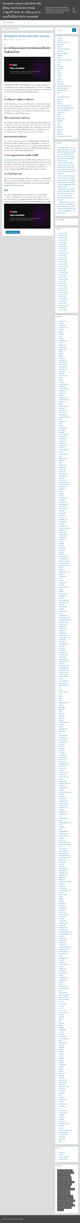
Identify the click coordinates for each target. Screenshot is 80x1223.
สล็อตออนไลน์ (63, 1080)
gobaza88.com (63, 506)
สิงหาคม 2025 (63, 259)
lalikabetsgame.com (64, 572)
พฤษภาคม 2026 (63, 240)
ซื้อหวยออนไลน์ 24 (64, 988)
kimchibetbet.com (64, 559)
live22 (59, 123)
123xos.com (62, 321)
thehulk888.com (63, 870)
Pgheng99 (62, 707)
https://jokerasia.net (62, 88)
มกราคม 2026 (63, 248)
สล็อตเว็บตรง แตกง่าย (63, 42)
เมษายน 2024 (62, 294)
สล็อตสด (61, 1078)
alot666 (61, 380)
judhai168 (61, 554)
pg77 (60, 694)
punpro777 (62, 746)
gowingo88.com (63, 508)
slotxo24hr (62, 827)
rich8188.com (62, 766)
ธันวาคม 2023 (63, 303)
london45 (61, 585)
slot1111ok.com (63, 818)
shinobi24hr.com (63, 805)
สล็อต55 (61, 1051)
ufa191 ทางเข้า (63, 894)
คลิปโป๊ (61, 982)
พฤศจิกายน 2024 (63, 279)
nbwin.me (61, 663)
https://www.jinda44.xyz (63, 49)
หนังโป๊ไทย (60, 68)
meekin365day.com (64, 617)
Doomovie (62, 460)
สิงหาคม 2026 (63, 233)
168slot (61, 330)
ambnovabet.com (63, 384)
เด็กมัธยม (61, 1119)
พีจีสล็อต (61, 1025)
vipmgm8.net (62, 940)
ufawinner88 (62, 921)
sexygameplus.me (64, 803)
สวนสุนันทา (62, 1091)
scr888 (61, 790)
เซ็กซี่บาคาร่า (62, 1117)
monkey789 (62, 639)
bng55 (60, 425)
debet (60, 456)
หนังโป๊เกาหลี (62, 1104)
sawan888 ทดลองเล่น (65, 783)
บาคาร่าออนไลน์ (63, 1012)
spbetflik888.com (63, 831)
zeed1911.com (63, 971)
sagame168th (62, 781)
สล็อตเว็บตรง (60, 44)
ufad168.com (62, 903)
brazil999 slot (62, 436)
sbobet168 (62, 785)
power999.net (62, 737)
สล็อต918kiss (62, 1065)
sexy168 (61, 794)
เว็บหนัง (61, 1128)
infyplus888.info (63, 537)
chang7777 (62, 447)
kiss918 (59, 75)
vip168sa (61, 936)
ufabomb (61, 901)
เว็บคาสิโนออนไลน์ (64, 1123)
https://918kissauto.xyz (63, 97)
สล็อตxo (61, 1071)
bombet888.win (63, 428)
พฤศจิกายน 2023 (63, 305)
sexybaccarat (61, 112)
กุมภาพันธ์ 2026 (63, 246)
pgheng (61, 705)
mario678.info (62, 611)
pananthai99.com (64, 681)
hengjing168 (62, 513)
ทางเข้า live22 (63, 1003)
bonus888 (61, 432)
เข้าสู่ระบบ (62, 1152)
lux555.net (62, 598)
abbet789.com (63, 360)
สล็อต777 (59, 81)
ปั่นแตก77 (61, 1019)
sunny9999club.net (64, 855)
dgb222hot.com (63, 458)
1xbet (58, 70)
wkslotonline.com (64, 949)
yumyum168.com (63, 964)
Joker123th (62, 550)
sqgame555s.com (64, 835)
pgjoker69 (61, 709)
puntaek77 (62, 750)
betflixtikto (61, 408)
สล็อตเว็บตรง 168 (63, 1086)
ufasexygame (62, 916)
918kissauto (62, 358)
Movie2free (62, 648)
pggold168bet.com (64, 702)
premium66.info (63, 740)
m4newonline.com (64, 600)
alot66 (60, 377)
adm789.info (62, 371)
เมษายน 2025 (62, 268)
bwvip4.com (62, 441)
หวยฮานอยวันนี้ (63, 1112)
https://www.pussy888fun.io (64, 60)
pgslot (59, 92)
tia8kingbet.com (63, 873)
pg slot (59, 77)
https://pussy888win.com (64, 110)
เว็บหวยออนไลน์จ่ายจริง (65, 1130)
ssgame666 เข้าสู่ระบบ (65, 844)
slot (60, 816)
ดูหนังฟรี (59, 127)
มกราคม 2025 (63, 275)
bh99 (60, 419)
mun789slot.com (63, 654)
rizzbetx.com (62, 768)
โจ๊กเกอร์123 (62, 1139)
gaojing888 (62, 500)
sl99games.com (63, 814)
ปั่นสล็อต (61, 1014)
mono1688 (62, 641)
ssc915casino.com (64, 842)
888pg (60, 351)
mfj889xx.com (63, 626)
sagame (59, 101)
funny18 (59, 73)
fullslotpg (59, 121)
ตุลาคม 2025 (62, 255)
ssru (60, 846)
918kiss (61, 356)
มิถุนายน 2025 (63, 264)
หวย (60, 1108)
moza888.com (63, 652)
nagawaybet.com (63, 659)
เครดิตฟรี (61, 1115)
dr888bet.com (62, 465)
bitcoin (61, 423)
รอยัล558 (61, 1034)
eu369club (62, 478)
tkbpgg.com (62, 877)
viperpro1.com (63, 938)
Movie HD (61, 646)
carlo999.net (62, 443)
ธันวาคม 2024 (63, 277)
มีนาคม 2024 (62, 296)
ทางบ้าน (61, 1001)
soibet (60, 829)
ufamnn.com (62, 912)
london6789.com (63, 587)
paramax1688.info (64, 685)
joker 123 (59, 103)
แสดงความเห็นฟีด (64, 1157)
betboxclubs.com (63, 406)
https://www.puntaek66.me (64, 136)
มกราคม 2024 (63, 301)
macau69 (61, 604)
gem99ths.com (63, 502)
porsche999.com (63, 735)
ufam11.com (62, 910)
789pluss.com (63, 349)
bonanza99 (62, 430)
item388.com (62, 539)
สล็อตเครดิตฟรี (63, 1082)
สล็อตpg (61, 1069)
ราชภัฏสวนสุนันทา (64, 1038)
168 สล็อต (61, 323)
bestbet (61, 404)
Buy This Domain (75, 10)
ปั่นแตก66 (61, 1017)
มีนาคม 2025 (62, 270)
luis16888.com (63, 596)
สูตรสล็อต (61, 1093)
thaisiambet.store (63, 868)
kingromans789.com (64, 561)
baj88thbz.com (63, 397)
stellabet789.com (63, 851)
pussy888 (60, 1186)
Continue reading (12, 232)
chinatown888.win (64, 449)
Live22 (61, 578)
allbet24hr (61, 373)
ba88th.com (62, 393)
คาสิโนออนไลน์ (63, 986)
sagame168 (67, 1186)
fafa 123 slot (62, 480)
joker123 (59, 38)
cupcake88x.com (63, 454)
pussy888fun (62, 755)
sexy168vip (62, 796)
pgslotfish (61, 724)
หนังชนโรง (60, 99)
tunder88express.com (65, 890)
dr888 (60, 463)
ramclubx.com (63, 759)
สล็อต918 (61, 1062)
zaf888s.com (62, 969)
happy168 (61, 511)
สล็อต (60, 1041)
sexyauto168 (62, 798)
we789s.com (62, 945)
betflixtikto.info (63, 410)
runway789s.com (63, 777)
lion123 (61, 574)
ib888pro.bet (62, 530)
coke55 (61, 452)
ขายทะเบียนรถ (63, 979)
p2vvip (61, 678)
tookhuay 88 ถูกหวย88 (65, 881)
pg (59, 687)
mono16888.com (63, 644)
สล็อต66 (59, 46)
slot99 (59, 57)
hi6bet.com (62, 515)
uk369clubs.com (63, 923)
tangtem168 (62, 862)
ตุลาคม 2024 (62, 281)
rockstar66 (62, 770)
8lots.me (61, 353)
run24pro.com (63, 774)
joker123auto (62, 548)
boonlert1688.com (64, 434)
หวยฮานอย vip (63, 1110)
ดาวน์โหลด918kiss (62, 1196)
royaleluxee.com (63, 772)
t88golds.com (62, 859)
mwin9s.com (62, 657)
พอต (60, 1021)
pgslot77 (61, 718)
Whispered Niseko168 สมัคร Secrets (27, 36)
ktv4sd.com (62, 569)
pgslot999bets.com (64, 722)
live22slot (61, 580)
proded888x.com (63, 742)
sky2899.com (62, 812)
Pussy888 (61, 753)
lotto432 (61, 589)
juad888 (61, 552)
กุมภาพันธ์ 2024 (63, 299)
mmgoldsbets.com (64, 635)
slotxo (58, 64)
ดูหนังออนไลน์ (63, 993)
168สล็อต (65, 1170)
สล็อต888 (59, 55)
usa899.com (62, 925)
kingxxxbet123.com (64, 563)
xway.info (61, 960)
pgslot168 (61, 713)
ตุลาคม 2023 (62, 307)
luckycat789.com (63, 593)
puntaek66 (62, 748)
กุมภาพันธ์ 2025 (63, 272)
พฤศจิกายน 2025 (63, 253)
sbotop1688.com (63, 788)
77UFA (61, 343)
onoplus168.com (63, 676)
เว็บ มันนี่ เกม (62, 1121)
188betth (61, 334)
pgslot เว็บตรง (61, 118)
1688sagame (62, 325)
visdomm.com (63, 942)
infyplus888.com (63, 535)
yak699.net (62, 962)
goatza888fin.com (64, 504)
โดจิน (60, 1141)
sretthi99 (61, 838)
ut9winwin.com (63, 927)
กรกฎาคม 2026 (63, 235)
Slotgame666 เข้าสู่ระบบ (65, 822)
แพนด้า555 (62, 1136)
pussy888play (63, 757)
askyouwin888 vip (64, 388)
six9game (61, 809)
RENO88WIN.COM (64, 764)
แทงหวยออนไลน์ (63, 1134)
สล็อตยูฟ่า (61, 1075)
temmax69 (62, 866)
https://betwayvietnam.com (64, 86)
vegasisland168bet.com (65, 931)
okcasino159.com (64, 670)
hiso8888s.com (63, 519)
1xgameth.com (63, 340)
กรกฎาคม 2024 (63, 288)
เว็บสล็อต (61, 1126)
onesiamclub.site (63, 674)
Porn (60, 733)
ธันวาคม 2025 (63, 251)
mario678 (61, 609)
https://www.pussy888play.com (65, 108)
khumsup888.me (63, 556)
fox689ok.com (63, 487)
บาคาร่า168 (62, 1010)
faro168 (59, 131)
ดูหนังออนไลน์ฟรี (63, 999)
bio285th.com (62, 421)
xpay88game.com (64, 958)
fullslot (60, 491)
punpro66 (61, 744)
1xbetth (61, 338)
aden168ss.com (63, 369)
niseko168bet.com (64, 665)
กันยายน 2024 (63, 283)
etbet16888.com (63, 473)
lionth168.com (63, 576)
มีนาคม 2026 (62, 244)
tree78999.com (63, 888)
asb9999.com (62, 386)
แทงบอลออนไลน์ (63, 1132)
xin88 (60, 955)
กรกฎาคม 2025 (63, 261)
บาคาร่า (59, 62)
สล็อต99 (61, 1067)
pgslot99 (61, 720)
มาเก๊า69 (61, 1032)
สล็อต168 (59, 40)
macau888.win (63, 606)
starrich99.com (63, 849)
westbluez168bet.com (65, 947)
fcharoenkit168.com (64, 482)
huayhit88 (61, 524)
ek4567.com (62, 469)
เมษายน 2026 (62, 242)
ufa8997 (61, 899)
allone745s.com (63, 375)
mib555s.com (62, 630)
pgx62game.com (63, 729)
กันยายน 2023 (63, 309)
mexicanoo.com (63, 622)
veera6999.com (63, 929)
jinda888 (61, 543)
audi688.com (62, 391)
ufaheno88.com (63, 907)
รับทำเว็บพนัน (62, 1036)
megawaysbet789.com (65, 620)
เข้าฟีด (60, 1154)
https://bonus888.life (62, 53)
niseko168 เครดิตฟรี (10, 160)
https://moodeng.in (62, 90)
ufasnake (61, 918)
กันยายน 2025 (63, 257)
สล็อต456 (59, 134)
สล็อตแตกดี (62, 1088)
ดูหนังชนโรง (60, 129)
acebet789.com (63, 364)
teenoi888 (61, 864)
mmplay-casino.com (64, 637)
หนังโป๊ (61, 1102)
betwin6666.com (63, 415)
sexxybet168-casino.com (66, 792)
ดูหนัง (58, 125)
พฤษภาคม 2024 (63, 292)
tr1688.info (62, 883)
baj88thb (61, 395)
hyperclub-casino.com (65, 528)
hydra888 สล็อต (63, 526)
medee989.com (63, 615)
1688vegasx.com (63, 327)
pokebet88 (62, 731)
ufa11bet (61, 892)
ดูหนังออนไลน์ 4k (63, 997)
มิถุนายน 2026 (63, 238)
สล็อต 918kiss (63, 1043)
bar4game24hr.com (64, 399)
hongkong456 (63, 521)
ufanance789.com (64, 914)
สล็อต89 (61, 1060)
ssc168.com (62, 840)
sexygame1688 (63, 801)
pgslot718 (61, 716)
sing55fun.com (63, 807)
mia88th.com (62, 628)
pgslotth (61, 726)
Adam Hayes (21, 39)
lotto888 (61, 591)
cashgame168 (63, 445)
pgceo (60, 698)
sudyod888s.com (63, 853)
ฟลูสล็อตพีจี (62, 1030)
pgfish (60, 700)
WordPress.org (63, 1159)
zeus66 (61, 975)
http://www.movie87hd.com (64, 105)
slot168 (61, 820)
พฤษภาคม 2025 (63, 266)
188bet (61, 332)
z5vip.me (61, 966)
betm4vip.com (63, 412)
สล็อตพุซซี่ (62, 1073)
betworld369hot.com (64, 417)
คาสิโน (61, 984)
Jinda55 (61, 541)
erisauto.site (62, 471)
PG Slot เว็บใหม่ (63, 692)
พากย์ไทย (61, 1023)
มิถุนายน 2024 (63, 290)
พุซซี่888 (61, 1027)
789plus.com (62, 345)
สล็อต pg (61, 1045)
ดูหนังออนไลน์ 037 (64, 995)
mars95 (61, 613)
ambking (61, 382)
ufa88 (60, 897)
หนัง (60, 1095)
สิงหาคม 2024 (63, 285)
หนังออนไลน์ (62, 1099)
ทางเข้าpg (61, 1006)
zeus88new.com (63, 977)
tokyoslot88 (60, 84)
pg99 (60, 696)
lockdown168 (62, 582)
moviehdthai (62, 650)
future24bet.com (63, 497)
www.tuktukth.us (63, 951)
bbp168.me (62, 401)
